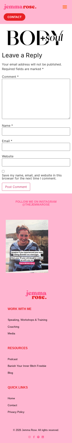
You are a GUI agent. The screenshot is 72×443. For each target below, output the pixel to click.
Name (7, 125)
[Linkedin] (42, 437)
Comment (10, 76)
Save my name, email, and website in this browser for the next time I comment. (32, 177)
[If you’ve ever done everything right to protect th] (27, 246)
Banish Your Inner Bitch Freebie (27, 365)
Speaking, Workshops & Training (27, 319)
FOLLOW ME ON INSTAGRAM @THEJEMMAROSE (36, 203)
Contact (12, 405)
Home (11, 398)
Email (7, 140)
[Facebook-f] (34, 437)
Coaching (13, 326)
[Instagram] (29, 437)
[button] (65, 7)
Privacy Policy (16, 411)
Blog (10, 372)
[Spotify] (38, 437)
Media (11, 333)
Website (7, 156)
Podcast (12, 359)
